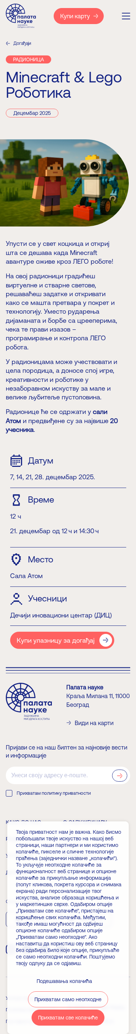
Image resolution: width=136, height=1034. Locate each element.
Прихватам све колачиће (68, 1018)
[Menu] (126, 16)
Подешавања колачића (64, 981)
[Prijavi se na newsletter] (119, 776)
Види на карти (94, 723)
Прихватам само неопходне (68, 999)
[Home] (21, 16)
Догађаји (22, 43)
